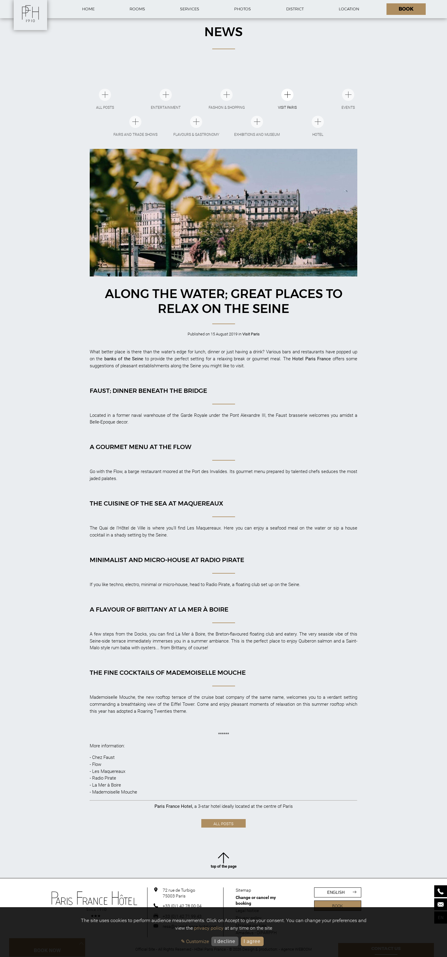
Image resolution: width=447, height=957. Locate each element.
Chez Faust (103, 757)
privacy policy (209, 928)
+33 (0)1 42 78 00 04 (182, 906)
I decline (224, 941)
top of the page (224, 866)
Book (337, 906)
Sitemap (243, 890)
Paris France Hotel (173, 806)
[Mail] (440, 904)
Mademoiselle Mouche (114, 792)
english (336, 892)
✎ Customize (195, 941)
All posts (223, 824)
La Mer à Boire (106, 785)
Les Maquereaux (108, 771)
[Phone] (440, 891)
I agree (252, 941)
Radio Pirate (104, 778)
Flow (96, 764)
